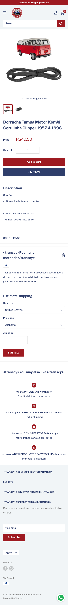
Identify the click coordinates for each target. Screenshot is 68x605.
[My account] (55, 12)
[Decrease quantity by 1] (19, 150)
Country (8, 303)
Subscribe (14, 537)
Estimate (13, 352)
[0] (62, 13)
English (8, 553)
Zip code (8, 333)
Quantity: (8, 150)
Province (8, 318)
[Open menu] (4, 12)
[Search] (61, 23)
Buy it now (34, 171)
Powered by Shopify (12, 598)
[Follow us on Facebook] (5, 568)
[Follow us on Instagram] (11, 568)
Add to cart (34, 161)
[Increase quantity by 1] (36, 150)
